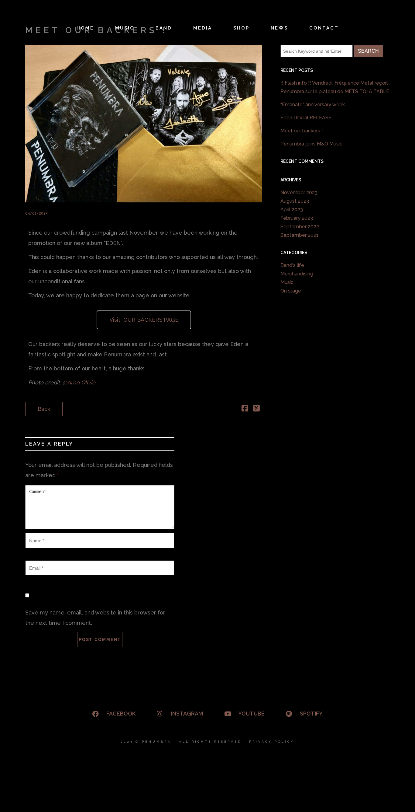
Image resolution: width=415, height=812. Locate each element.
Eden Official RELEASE (305, 118)
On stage (290, 291)
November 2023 (298, 192)
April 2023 (291, 209)
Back (44, 409)
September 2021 (299, 235)
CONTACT (324, 28)
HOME (85, 28)
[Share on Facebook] (245, 409)
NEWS (279, 28)
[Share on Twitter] (256, 409)
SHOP (241, 28)
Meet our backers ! (301, 131)
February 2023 (296, 218)
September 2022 (299, 226)
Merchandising (296, 274)
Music (286, 282)
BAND (164, 28)
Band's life (292, 265)
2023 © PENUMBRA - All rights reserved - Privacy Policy (207, 741)
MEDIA (202, 28)
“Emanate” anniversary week (312, 104)
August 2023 (294, 201)
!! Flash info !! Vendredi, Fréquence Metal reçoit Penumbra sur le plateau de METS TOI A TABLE (334, 87)
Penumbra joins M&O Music (311, 144)
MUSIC (124, 28)
